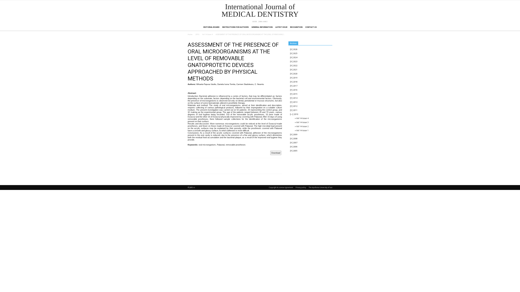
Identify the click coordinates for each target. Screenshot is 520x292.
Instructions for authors (235, 27)
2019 (295, 77)
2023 (295, 61)
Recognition (296, 27)
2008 (295, 138)
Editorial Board (211, 27)
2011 (295, 110)
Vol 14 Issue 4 (207, 34)
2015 (295, 94)
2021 (295, 69)
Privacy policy (301, 187)
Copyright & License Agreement (281, 187)
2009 (295, 134)
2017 (295, 85)
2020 (295, 73)
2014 (295, 98)
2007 (295, 142)
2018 (295, 81)
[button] (329, 27)
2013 (295, 102)
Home (190, 34)
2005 (295, 150)
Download (275, 153)
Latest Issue (281, 27)
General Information (262, 27)
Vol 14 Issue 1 (302, 130)
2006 (295, 146)
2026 (295, 49)
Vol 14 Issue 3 (302, 122)
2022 (295, 65)
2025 (295, 53)
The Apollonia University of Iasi (320, 187)
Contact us (311, 27)
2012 (295, 106)
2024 (295, 57)
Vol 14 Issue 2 (302, 126)
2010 (197, 34)
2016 (295, 90)
